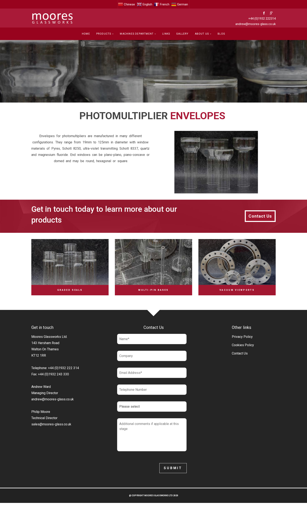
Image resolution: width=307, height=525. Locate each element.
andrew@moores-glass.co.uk (255, 24)
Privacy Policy (242, 337)
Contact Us (240, 353)
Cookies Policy (243, 345)
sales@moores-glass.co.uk (51, 424)
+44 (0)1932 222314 (262, 18)
